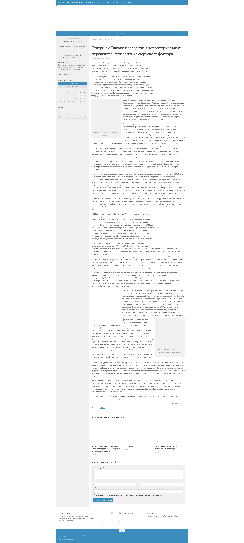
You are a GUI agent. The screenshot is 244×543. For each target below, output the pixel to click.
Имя (95, 481)
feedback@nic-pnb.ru (171, 516)
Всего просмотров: (109, 522)
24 (60, 102)
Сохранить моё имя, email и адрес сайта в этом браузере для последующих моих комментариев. (129, 495)
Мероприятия (127, 2)
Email (142, 481)
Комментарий (98, 468)
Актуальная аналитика (75, 2)
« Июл (60, 107)
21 (76, 99)
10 (60, 96)
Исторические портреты (111, 2)
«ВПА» (102, 408)
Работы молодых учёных (117, 34)
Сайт (95, 488)
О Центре (61, 2)
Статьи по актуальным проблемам (71, 34)
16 (84, 96)
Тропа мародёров (129, 446)
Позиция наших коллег (96, 34)
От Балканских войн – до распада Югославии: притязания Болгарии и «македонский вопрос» (106, 448)
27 (72, 102)
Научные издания (92, 2)
